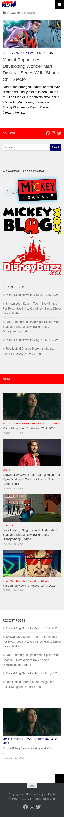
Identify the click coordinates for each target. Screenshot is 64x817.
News (30, 53)
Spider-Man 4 (40, 423)
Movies (15, 423)
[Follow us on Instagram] (53, 133)
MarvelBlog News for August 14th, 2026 (32, 340)
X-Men (55, 423)
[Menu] (59, 4)
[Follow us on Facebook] (48, 133)
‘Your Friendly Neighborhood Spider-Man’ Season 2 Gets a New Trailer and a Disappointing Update (31, 326)
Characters (11, 581)
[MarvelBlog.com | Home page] (9, 4)
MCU (20, 53)
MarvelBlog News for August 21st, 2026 (32, 294)
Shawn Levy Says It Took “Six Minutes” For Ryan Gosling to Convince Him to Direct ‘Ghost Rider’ (32, 308)
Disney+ (9, 53)
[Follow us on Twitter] (59, 133)
